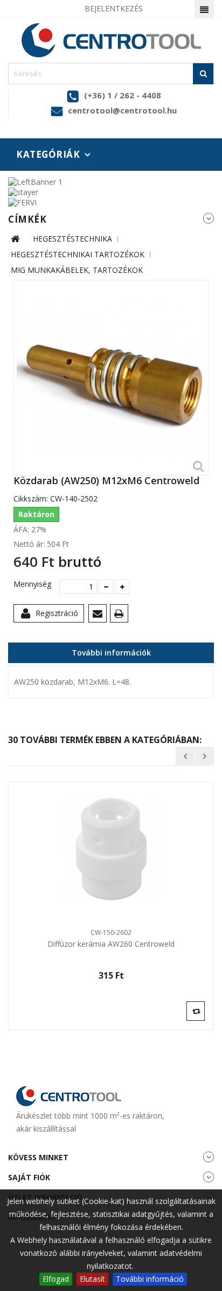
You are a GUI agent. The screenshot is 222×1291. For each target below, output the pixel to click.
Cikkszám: (30, 499)
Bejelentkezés (114, 8)
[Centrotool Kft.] (111, 40)
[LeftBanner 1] (35, 181)
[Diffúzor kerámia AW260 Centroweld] (111, 849)
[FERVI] (22, 202)
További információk (111, 652)
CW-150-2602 (111, 932)
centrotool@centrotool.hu (122, 110)
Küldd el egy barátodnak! (99, 615)
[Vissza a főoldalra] (15, 239)
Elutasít (92, 1279)
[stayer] (23, 191)
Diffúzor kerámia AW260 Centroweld (111, 944)
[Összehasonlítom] (195, 1010)
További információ (150, 1279)
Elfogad (56, 1279)
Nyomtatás (121, 615)
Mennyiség (32, 584)
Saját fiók (29, 1177)
